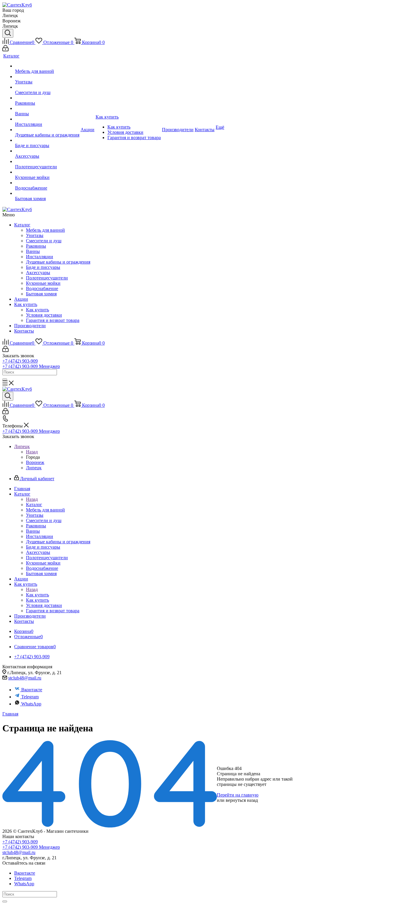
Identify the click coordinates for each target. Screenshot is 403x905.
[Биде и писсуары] (47, 140)
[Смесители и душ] (47, 87)
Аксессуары (38, 272)
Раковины (36, 246)
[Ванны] (47, 108)
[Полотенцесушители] (47, 161)
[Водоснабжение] (47, 182)
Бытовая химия (41, 293)
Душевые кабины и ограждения (58, 261)
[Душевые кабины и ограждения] (47, 129)
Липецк (34, 467)
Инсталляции (39, 256)
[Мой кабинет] (5, 49)
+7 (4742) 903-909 (20, 360)
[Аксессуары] (47, 151)
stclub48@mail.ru (24, 677)
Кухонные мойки (43, 283)
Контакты (24, 330)
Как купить (25, 304)
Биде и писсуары (43, 267)
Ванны (33, 251)
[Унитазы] (47, 76)
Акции (21, 299)
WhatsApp (31, 703)
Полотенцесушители (47, 277)
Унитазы (34, 235)
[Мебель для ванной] (47, 66)
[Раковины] (47, 98)
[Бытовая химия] (47, 193)
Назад (32, 451)
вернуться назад (242, 800)
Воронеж (35, 462)
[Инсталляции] (47, 119)
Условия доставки (44, 314)
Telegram (30, 696)
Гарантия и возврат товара (52, 320)
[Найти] (4, 379)
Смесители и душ (43, 240)
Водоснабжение (42, 288)
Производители (30, 325)
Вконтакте (31, 689)
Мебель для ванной (45, 230)
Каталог (22, 224)
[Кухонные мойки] (47, 172)
